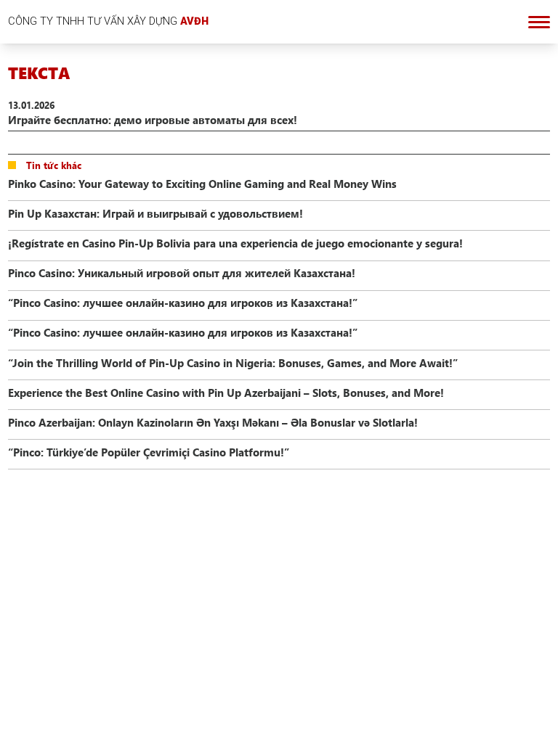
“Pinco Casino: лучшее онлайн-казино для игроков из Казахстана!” (182, 302)
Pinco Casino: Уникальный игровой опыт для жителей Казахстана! (181, 273)
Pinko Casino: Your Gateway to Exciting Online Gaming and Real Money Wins (202, 183)
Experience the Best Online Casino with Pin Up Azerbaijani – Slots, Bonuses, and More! (226, 392)
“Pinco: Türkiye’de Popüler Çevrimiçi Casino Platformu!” (148, 452)
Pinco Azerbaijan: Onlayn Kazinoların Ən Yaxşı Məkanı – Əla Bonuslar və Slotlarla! (213, 422)
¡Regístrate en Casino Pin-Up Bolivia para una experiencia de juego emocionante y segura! (235, 243)
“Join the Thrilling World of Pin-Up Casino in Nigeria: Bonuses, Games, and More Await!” (233, 363)
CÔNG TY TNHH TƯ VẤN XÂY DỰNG (108, 21)
